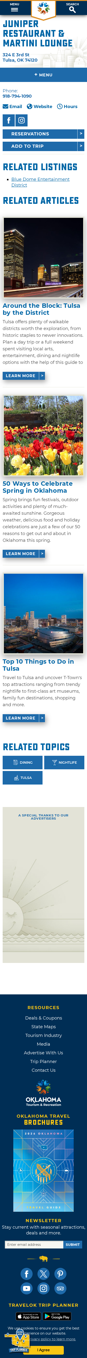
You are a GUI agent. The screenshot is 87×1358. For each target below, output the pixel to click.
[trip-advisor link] (60, 1288)
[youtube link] (27, 1288)
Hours (71, 106)
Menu (14, 4)
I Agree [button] (43, 1350)
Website (43, 106)
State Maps (43, 1026)
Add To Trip (27, 146)
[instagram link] (43, 1288)
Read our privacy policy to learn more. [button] (43, 1339)
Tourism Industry (43, 1035)
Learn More (21, 376)
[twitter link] (43, 1274)
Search (72, 4)
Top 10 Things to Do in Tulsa (38, 665)
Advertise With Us (43, 1053)
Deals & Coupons (43, 1018)
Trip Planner (43, 1061)
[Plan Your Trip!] (17, 1341)
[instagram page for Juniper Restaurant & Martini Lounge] (21, 120)
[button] (14, 8)
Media (43, 1044)
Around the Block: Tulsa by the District (41, 309)
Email (15, 106)
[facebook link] (27, 1274)
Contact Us (44, 1070)
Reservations (30, 134)
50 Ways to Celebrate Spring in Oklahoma (38, 487)
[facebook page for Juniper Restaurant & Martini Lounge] (9, 120)
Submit (73, 1244)
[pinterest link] (60, 1274)
